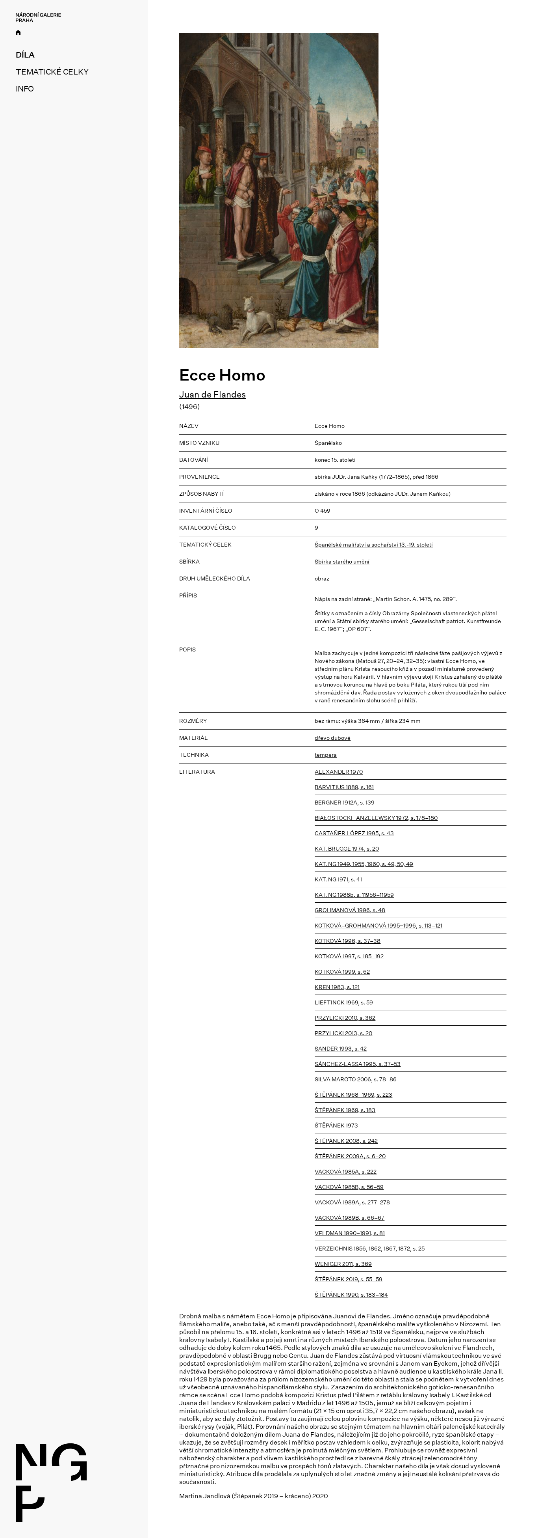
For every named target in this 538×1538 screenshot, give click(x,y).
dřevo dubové (333, 737)
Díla (25, 55)
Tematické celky (52, 72)
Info (25, 88)
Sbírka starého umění (342, 561)
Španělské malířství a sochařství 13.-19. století (374, 544)
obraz (322, 578)
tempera (326, 754)
